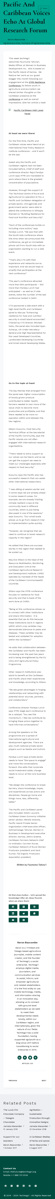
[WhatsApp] (34, 913)
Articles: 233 (27, 1063)
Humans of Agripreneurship (35, 43)
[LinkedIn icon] (19, 1058)
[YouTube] (35, 1185)
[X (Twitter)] (23, 906)
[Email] (13, 920)
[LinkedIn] (13, 913)
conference (14, 99)
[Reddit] (23, 913)
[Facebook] (13, 906)
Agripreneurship (11, 43)
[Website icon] (25, 1058)
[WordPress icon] (36, 1058)
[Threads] (23, 920)
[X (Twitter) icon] (30, 1058)
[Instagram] (17, 1185)
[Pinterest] (34, 906)
